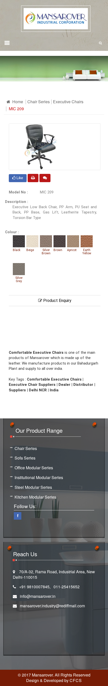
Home (17, 101)
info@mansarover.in (38, 596)
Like (19, 178)
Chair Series (38, 101)
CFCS (76, 680)
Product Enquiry (56, 300)
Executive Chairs (68, 101)
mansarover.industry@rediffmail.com (52, 606)
